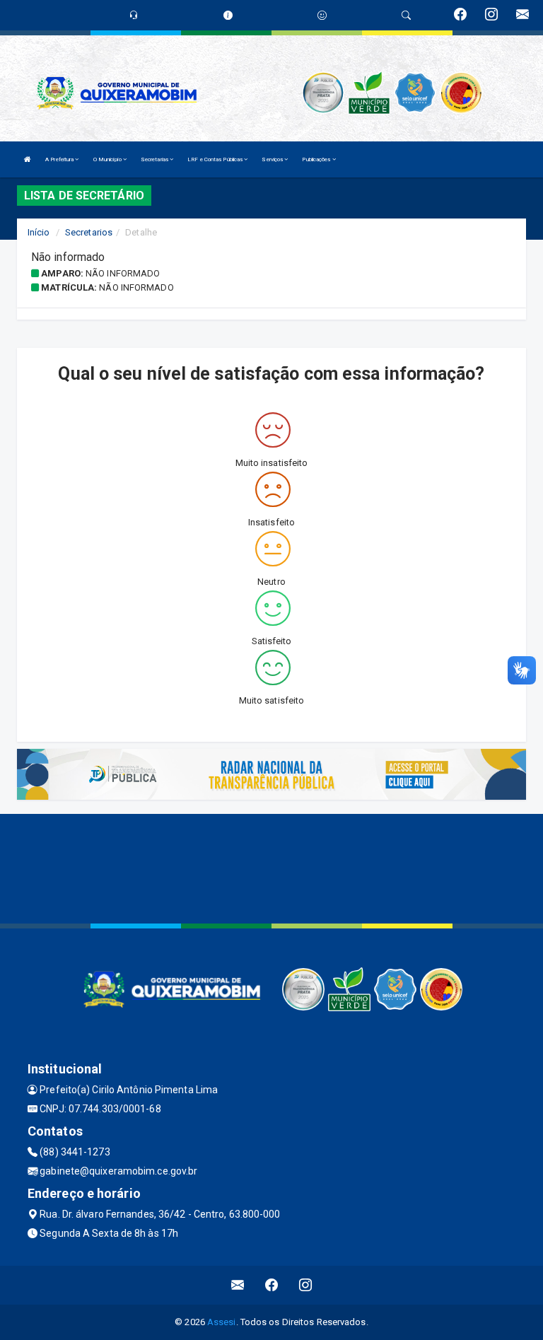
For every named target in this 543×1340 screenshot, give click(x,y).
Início (39, 232)
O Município (108, 159)
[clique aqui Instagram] (305, 1285)
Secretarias (155, 159)
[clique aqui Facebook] (271, 1285)
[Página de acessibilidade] (322, 15)
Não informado (123, 273)
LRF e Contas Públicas (215, 159)
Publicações (317, 159)
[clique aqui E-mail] (238, 1285)
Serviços (273, 159)
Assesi (221, 1322)
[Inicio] (27, 159)
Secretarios (88, 232)
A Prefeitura (60, 159)
